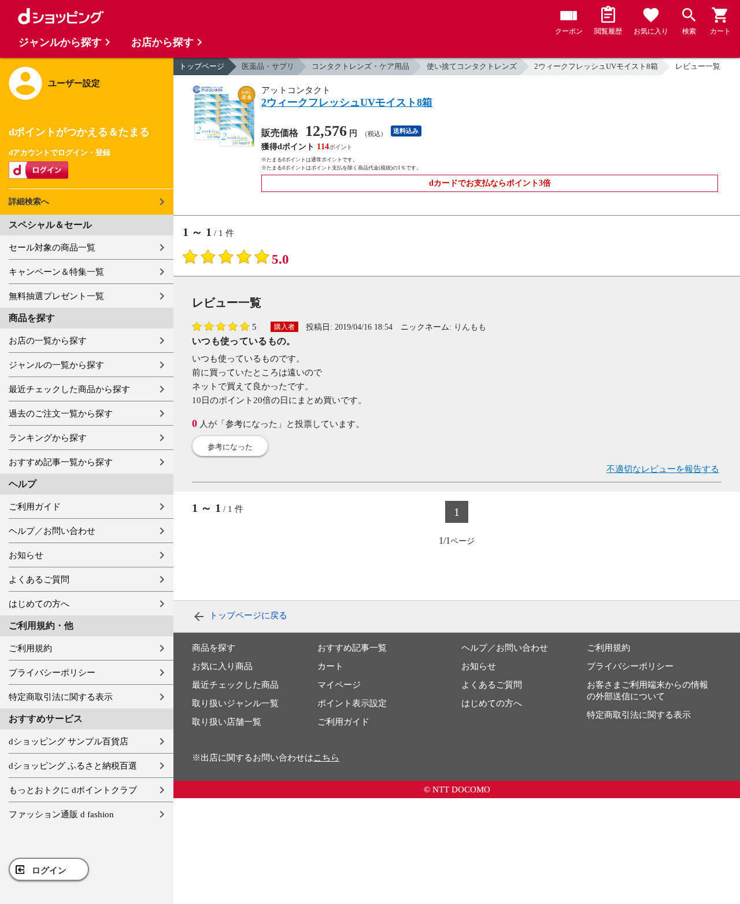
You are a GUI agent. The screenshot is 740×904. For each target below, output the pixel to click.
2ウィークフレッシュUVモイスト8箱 (596, 66)
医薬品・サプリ (268, 66)
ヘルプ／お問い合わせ (52, 531)
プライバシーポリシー (52, 672)
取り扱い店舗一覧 (226, 721)
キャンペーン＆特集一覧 (56, 271)
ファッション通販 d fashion (61, 814)
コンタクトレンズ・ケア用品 (360, 66)
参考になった (230, 446)
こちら (326, 757)
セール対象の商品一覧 (52, 247)
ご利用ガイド (35, 506)
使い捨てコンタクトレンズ (472, 66)
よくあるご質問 (39, 579)
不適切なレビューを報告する (662, 469)
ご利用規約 (30, 648)
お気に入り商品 (222, 666)
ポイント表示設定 (352, 703)
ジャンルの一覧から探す (56, 365)
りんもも (470, 327)
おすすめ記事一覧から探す (61, 462)
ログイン (49, 870)
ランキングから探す (48, 437)
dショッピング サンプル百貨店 (68, 741)
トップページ (201, 66)
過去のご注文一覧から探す (61, 413)
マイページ (339, 684)
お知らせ (26, 555)
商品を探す (213, 647)
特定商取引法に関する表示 (61, 697)
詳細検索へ (29, 201)
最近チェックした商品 (235, 684)
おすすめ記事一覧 (352, 647)
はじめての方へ (39, 603)
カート (330, 666)
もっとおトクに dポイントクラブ (73, 790)
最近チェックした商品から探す (69, 389)
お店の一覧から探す (48, 340)
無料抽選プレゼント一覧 (56, 296)
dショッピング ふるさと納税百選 (73, 765)
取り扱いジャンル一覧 (235, 703)
